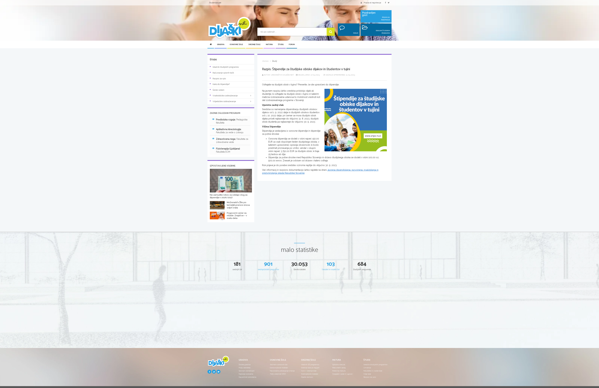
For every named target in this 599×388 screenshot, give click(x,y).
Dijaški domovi (307, 377)
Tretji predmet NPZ (278, 374)
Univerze (367, 368)
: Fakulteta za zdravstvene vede (232, 140)
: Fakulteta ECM (228, 150)
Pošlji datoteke (244, 368)
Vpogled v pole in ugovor (342, 374)
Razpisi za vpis (219, 78)
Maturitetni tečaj (339, 368)
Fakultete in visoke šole (372, 371)
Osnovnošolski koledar (279, 368)
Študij (280, 44)
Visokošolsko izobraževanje (225, 95)
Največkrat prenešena (247, 377)
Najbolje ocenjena (246, 374)
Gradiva (220, 44)
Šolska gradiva (245, 364)
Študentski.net (215, 3)
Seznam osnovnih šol (278, 364)
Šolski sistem (218, 90)
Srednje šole (254, 44)
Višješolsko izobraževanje (224, 101)
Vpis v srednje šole (308, 371)
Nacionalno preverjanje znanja (282, 371)
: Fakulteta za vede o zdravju (229, 131)
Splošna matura (338, 364)
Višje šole (367, 374)
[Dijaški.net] (218, 362)
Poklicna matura (339, 371)
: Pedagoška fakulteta (231, 121)
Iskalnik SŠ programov (310, 364)
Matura (269, 44)
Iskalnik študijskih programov (226, 67)
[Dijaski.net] (229, 27)
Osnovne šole (236, 44)
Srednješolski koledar (309, 374)
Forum (292, 44)
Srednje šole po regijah (310, 368)
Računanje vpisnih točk (223, 73)
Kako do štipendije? (221, 84)
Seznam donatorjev (247, 371)
